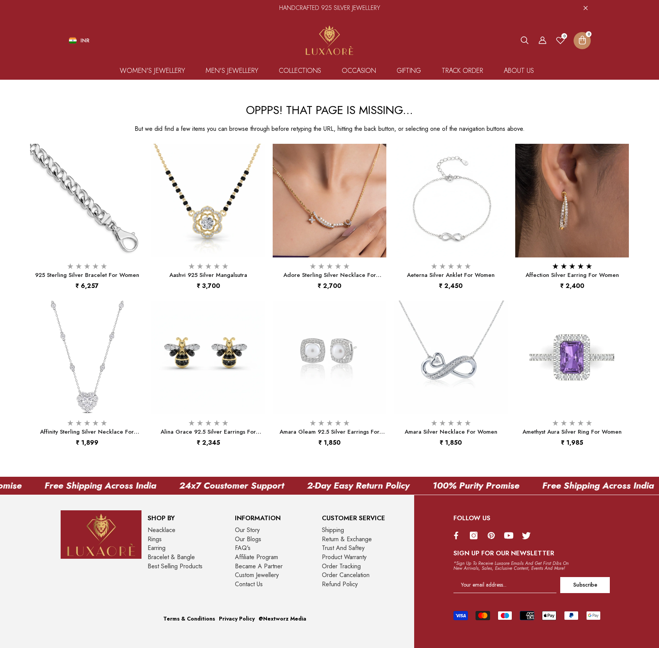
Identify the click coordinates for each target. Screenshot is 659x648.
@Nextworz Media (282, 618)
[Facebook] (458, 535)
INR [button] (84, 40)
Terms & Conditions (189, 618)
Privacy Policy (237, 618)
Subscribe (585, 585)
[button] (524, 40)
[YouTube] (510, 535)
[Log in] (542, 40)
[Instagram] (475, 535)
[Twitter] (528, 535)
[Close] (585, 8)
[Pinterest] (493, 535)
